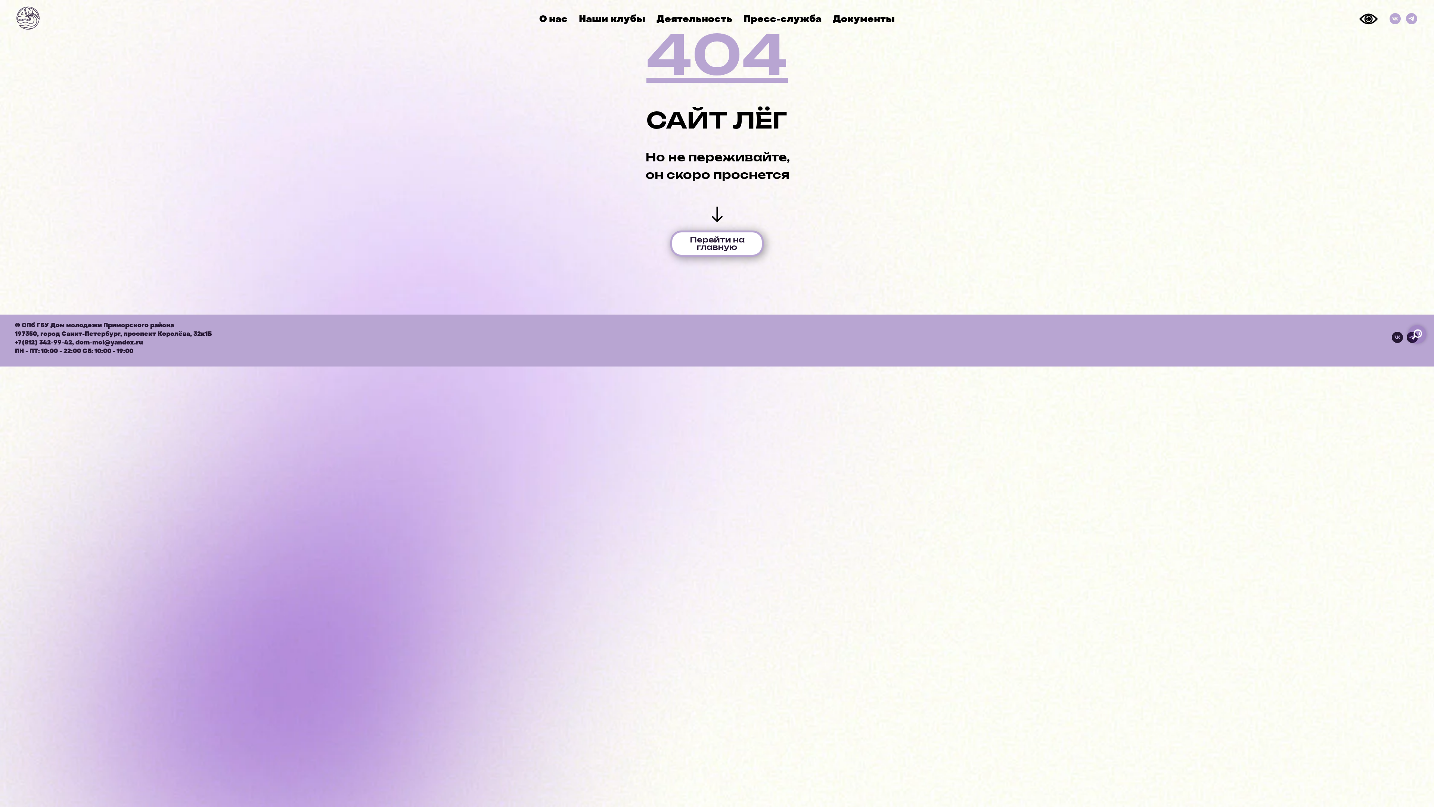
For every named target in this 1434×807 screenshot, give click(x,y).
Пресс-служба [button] (783, 19)
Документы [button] (864, 19)
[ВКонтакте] (1395, 18)
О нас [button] (553, 19)
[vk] (1397, 341)
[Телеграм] (1411, 18)
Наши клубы (612, 19)
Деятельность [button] (694, 19)
